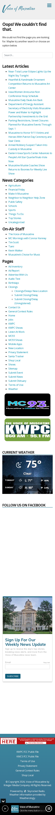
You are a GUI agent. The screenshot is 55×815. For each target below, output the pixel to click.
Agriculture (14, 185)
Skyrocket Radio (35, 791)
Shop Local (14, 360)
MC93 (11, 336)
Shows (12, 364)
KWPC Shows (15, 327)
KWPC (11, 323)
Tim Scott (13, 242)
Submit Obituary (17, 380)
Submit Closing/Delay (26, 295)
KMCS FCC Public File (27, 756)
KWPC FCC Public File (27, 751)
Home (11, 315)
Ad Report (13, 270)
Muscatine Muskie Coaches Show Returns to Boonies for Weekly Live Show (27, 169)
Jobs (10, 319)
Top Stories (14, 218)
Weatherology (27, 798)
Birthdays (13, 283)
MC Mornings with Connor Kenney (27, 238)
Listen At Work (16, 331)
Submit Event (15, 372)
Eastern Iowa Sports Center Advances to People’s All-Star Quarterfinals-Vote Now (30, 157)
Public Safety (15, 201)
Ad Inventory (15, 266)
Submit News (15, 376)
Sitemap (12, 368)
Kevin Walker (15, 250)
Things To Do (16, 214)
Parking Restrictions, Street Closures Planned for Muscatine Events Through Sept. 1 (29, 124)
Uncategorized (16, 222)
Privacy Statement (18, 352)
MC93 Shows (15, 340)
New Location (15, 348)
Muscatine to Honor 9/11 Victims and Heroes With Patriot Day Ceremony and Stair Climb (29, 137)
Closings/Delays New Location (31, 291)
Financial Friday (16, 189)
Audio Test (14, 278)
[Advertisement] (27, 709)
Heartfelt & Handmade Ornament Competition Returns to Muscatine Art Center (29, 83)
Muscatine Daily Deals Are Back (25, 100)
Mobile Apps (15, 344)
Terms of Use (15, 385)
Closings (13, 287)
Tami (11, 246)
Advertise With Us (18, 274)
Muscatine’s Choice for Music (24, 254)
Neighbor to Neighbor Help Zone (26, 197)
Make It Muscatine (18, 193)
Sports (12, 210)
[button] (49, 5)
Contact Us (14, 307)
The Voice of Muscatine (21, 234)
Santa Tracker (16, 356)
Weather (13, 389)
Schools (12, 206)
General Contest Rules (20, 311)
